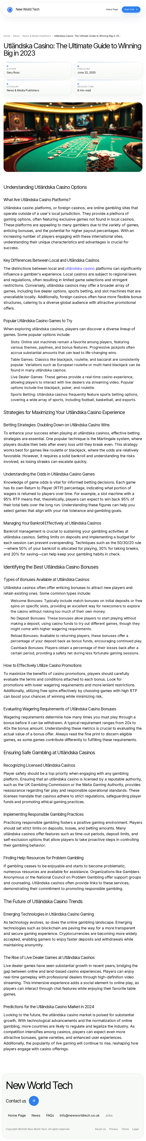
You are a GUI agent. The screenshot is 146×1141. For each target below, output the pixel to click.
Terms (125, 1128)
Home (7, 36)
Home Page (17, 1115)
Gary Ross (13, 72)
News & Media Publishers (37, 36)
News (16, 36)
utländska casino (80, 268)
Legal (135, 1128)
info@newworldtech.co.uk (80, 1115)
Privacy (113, 1128)
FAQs (50, 1115)
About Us (100, 1128)
